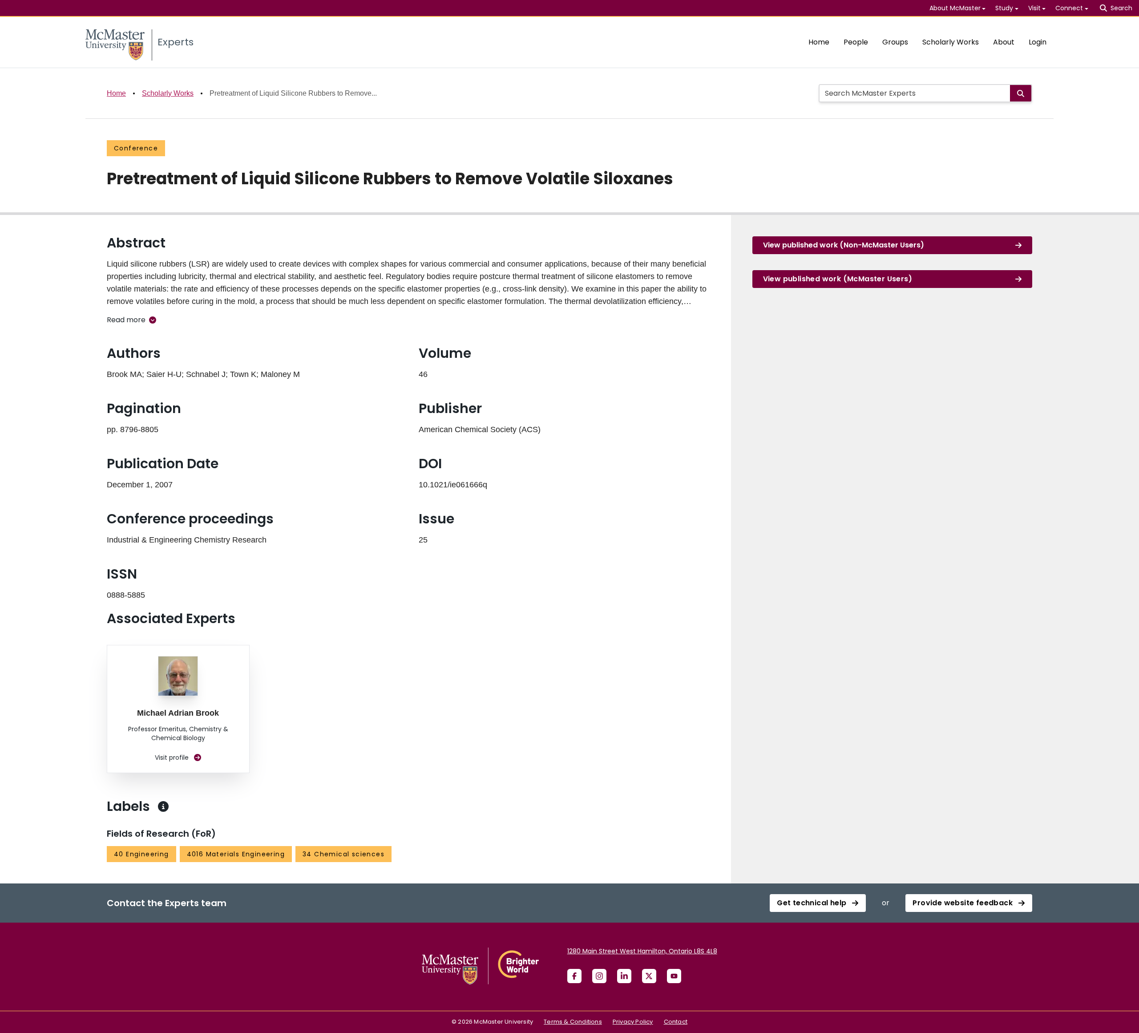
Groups (895, 42)
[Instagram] (599, 976)
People (856, 42)
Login (1037, 42)
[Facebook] (574, 976)
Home (818, 42)
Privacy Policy (633, 1021)
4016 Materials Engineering (236, 854)
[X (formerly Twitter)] (649, 976)
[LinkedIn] (624, 976)
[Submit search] (1020, 93)
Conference (136, 148)
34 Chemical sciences (343, 854)
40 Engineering (141, 854)
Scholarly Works (950, 42)
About (1003, 42)
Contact (675, 1021)
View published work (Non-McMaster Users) (843, 245)
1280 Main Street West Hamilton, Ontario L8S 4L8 (642, 951)
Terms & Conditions (573, 1021)
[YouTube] (674, 976)
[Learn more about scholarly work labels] (163, 806)
